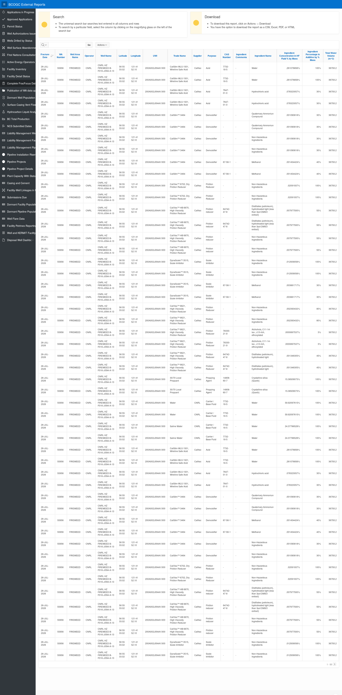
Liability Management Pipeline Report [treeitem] (28, 147)
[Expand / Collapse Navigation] (4, 4)
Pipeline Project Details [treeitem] (20, 169)
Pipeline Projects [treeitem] (16, 161)
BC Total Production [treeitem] (18, 119)
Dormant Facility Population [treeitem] (22, 204)
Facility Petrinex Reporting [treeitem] (22, 226)
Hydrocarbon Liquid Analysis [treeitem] (23, 112)
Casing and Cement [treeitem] (18, 183)
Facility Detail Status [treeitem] (18, 76)
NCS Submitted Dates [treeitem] (19, 126)
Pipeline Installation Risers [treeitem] (22, 154)
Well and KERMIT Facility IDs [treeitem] (23, 233)
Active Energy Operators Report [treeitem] (25, 62)
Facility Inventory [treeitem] (16, 69)
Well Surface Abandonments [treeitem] (23, 47)
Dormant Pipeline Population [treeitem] (23, 211)
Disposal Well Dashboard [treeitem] (21, 240)
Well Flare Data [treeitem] (16, 218)
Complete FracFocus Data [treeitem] (22, 83)
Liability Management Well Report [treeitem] (26, 133)
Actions (101, 44)
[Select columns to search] (44, 45)
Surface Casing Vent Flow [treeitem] (21, 104)
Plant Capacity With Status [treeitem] (22, 176)
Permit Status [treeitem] (14, 26)
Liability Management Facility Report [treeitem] (27, 140)
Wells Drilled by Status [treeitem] (19, 40)
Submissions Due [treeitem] (17, 197)
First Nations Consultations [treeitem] (22, 55)
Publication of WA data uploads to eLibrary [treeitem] (31, 90)
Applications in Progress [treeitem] (20, 12)
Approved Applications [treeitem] (19, 19)
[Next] (334, 664)
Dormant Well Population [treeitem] (21, 97)
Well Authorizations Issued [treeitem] (22, 33)
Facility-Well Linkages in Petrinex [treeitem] (25, 190)
